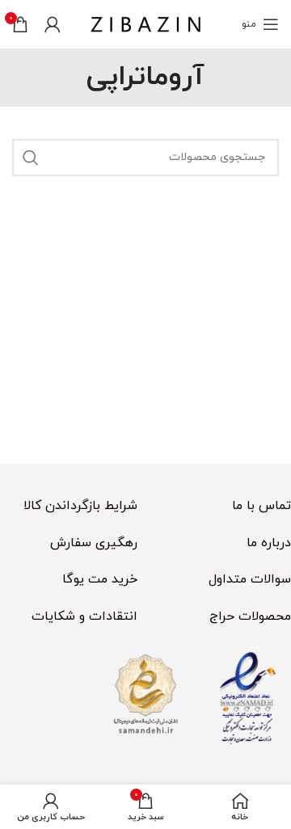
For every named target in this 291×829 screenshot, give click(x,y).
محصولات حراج (250, 616)
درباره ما (269, 543)
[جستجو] (30, 157)
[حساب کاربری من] (52, 24)
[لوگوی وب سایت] (145, 23)
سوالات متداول (250, 579)
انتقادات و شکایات (84, 616)
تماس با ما (261, 506)
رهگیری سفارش (93, 543)
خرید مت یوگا (99, 579)
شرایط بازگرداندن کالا (80, 506)
